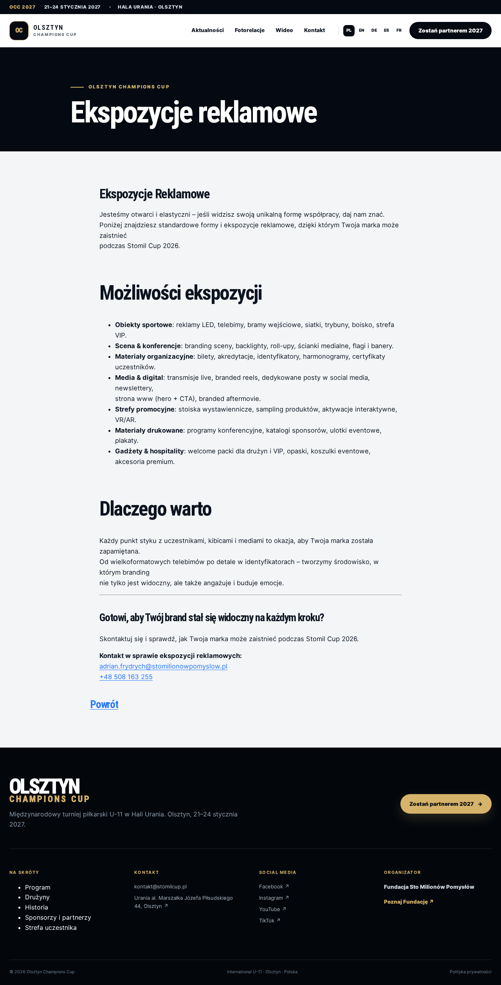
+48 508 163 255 (126, 677)
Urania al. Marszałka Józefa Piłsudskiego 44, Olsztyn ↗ (183, 902)
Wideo (284, 30)
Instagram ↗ (274, 898)
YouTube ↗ (273, 909)
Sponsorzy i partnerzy (58, 917)
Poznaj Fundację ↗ (409, 902)
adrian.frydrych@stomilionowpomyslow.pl (163, 666)
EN (361, 30)
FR (399, 30)
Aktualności (207, 30)
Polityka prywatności (471, 971)
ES (386, 30)
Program (37, 887)
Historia (36, 907)
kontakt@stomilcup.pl (160, 886)
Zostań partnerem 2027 (450, 30)
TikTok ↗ (270, 920)
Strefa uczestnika (51, 927)
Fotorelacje (250, 30)
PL (348, 30)
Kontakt (314, 30)
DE (374, 30)
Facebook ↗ (274, 886)
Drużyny (37, 897)
